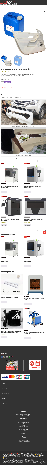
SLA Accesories (14, 87)
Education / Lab (29, 459)
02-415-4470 (23, 439)
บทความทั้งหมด (11, 462)
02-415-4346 (23, 437)
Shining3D (11, 458)
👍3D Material (38, 454)
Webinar (4, 462)
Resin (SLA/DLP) (7, 87)
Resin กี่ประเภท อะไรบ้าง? (32, 455)
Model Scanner (6, 456)
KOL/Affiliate (12, 458)
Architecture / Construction (20, 460)
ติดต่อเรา (31, 463)
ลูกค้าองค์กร (37, 463)
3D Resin (24, 455)
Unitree (21, 458)
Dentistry (4, 460)
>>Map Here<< (23, 443)
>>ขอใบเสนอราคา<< (6, 463)
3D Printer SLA (19, 454)
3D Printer (4, 386)
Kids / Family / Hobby (7, 459)
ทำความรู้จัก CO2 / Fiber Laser (13, 457)
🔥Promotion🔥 (6, 453)
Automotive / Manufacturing (19, 459)
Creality (16, 458)
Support (4, 398)
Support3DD (27, 461)
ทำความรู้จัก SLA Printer (28, 454)
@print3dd (26, 440)
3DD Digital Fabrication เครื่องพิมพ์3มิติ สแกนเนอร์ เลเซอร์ (15, 452)
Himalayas (28, 452)
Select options (28, 304)
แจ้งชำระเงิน (25, 463)
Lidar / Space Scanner (37, 456)
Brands (22, 457)
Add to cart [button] (4, 192)
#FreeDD (42, 461)
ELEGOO (34, 457)
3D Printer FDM (30, 453)
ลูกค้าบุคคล (43, 463)
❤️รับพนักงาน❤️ (14, 453)
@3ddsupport (26, 441)
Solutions (19, 458)
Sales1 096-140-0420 (23, 426)
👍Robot (32, 458)
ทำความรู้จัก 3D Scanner (15, 456)
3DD (30, 86)
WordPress (41, 452)
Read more (4, 301)
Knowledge (27, 462)
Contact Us (4, 403)
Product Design (31, 460)
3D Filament (5, 455)
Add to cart (7, 82)
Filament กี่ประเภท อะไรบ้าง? (14, 455)
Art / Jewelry (10, 460)
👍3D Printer (22, 453)
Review (13, 461)
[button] (44, 12)
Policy (3, 406)
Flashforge (5, 458)
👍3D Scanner (41, 455)
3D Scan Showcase (6, 461)
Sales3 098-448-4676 (23, 429)
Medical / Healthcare (39, 459)
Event (4, 464)
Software (26, 458)
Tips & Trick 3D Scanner (26, 456)
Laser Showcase (20, 461)
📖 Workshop (38, 458)
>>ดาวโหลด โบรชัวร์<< (16, 463)
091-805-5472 (23, 433)
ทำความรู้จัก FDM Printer (39, 453)
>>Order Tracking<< (42, 462)
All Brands (33, 86)
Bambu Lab (28, 457)
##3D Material (17, 86)
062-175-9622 (25, 428)
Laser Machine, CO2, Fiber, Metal (8, 391)
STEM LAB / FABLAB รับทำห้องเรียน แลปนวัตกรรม (32, 458)
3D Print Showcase (19, 462)
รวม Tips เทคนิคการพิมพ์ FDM (8, 454)
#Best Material (23, 86)
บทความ (3, 401)
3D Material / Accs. (6, 393)
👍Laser (4, 457)
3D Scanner (4, 388)
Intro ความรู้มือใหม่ (35, 461)
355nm (27, 86)
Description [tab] (4, 91)
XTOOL (39, 457)
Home (3, 383)
